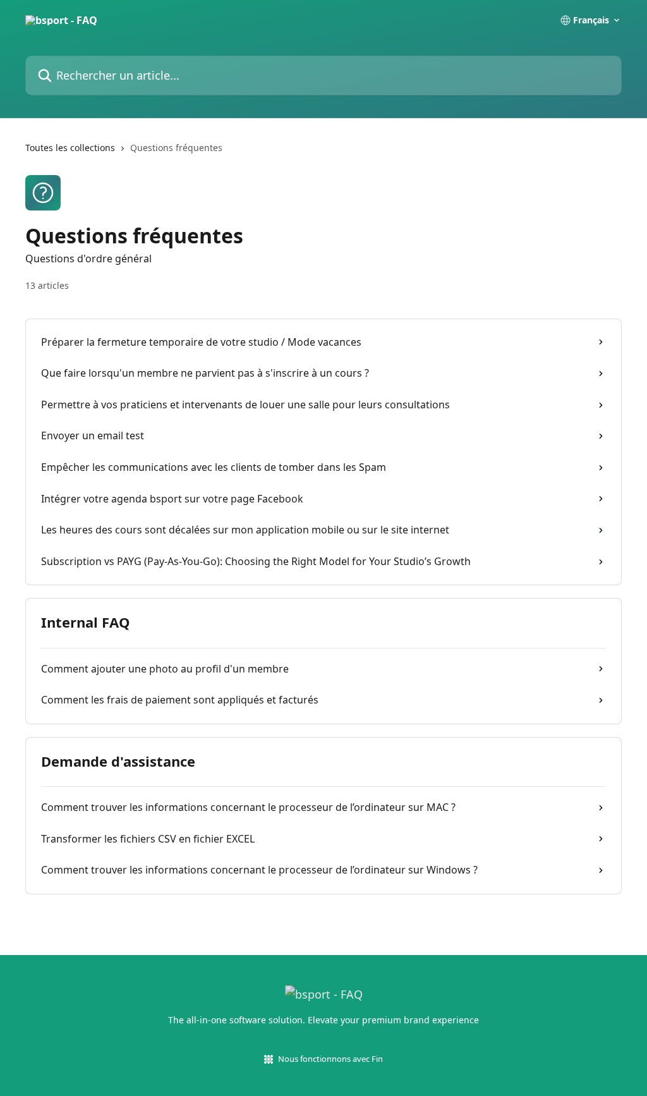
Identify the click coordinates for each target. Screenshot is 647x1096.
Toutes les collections (70, 148)
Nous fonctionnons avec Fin (330, 1058)
